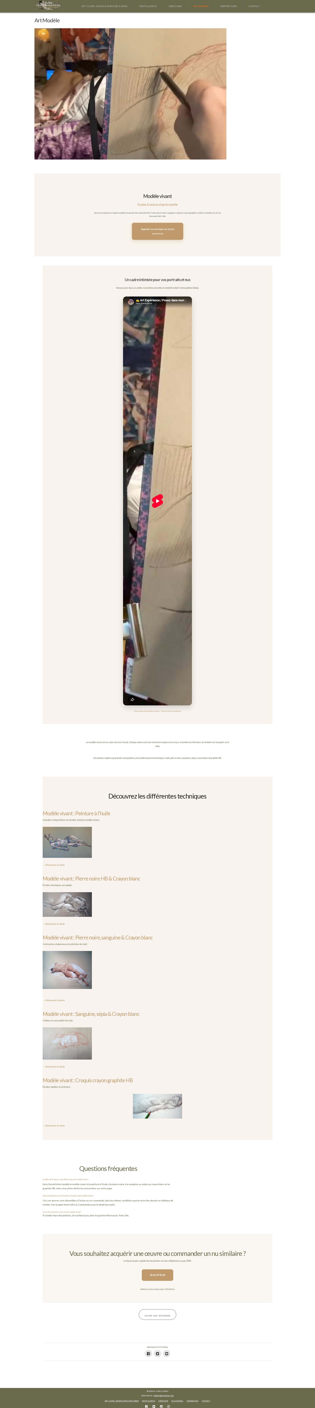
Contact (206, 1401)
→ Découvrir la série (54, 864)
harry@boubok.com (164, 1396)
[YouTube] (161, 1406)
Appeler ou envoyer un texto (157, 231)
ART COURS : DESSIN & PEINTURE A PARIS (122, 1401)
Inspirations (192, 1401)
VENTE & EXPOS (148, 1401)
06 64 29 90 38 (157, 1275)
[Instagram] (168, 1406)
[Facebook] (146, 1406)
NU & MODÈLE (177, 1401)
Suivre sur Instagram (157, 1316)
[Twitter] (154, 1406)
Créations (163, 1401)
